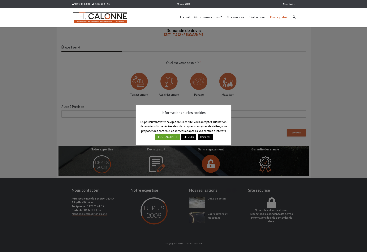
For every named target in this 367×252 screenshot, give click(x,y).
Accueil (184, 17)
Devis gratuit (279, 17)
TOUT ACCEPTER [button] (168, 136)
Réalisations (257, 17)
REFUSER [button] (189, 136)
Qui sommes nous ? (208, 17)
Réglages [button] (205, 136)
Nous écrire (289, 3)
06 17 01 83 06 (82, 3)
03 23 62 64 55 (102, 3)
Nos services (235, 17)
